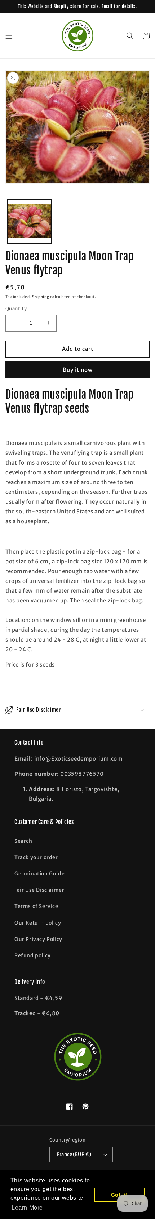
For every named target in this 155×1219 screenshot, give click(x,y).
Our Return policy (37, 923)
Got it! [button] (119, 1195)
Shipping (40, 296)
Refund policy (32, 955)
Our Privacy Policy (38, 939)
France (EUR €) (74, 1154)
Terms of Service (36, 906)
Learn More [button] (27, 1208)
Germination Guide (39, 873)
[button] (9, 36)
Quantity (16, 309)
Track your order (36, 857)
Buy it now (78, 369)
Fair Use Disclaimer (39, 890)
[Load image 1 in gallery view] (29, 221)
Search (23, 841)
